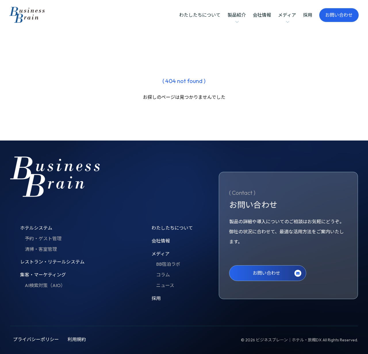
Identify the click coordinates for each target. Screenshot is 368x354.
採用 (307, 15)
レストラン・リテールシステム (52, 262)
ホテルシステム (36, 228)
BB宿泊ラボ (168, 264)
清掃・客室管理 (41, 249)
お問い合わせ (339, 15)
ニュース (165, 285)
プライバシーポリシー (36, 339)
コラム (163, 275)
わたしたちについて (200, 15)
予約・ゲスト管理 (43, 238)
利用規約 (77, 339)
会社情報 (262, 15)
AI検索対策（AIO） (45, 285)
